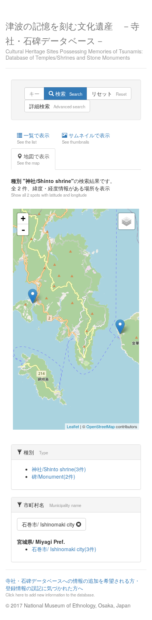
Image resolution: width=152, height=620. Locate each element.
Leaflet (73, 426)
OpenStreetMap (100, 426)
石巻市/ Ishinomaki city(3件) (64, 549)
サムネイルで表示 (86, 138)
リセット (109, 93)
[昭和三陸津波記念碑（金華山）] (120, 326)
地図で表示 (33, 159)
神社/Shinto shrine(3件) (59, 469)
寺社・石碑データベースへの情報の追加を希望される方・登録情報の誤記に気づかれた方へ (73, 587)
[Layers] (126, 221)
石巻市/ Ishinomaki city (49, 524)
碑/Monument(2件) (53, 476)
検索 (68, 93)
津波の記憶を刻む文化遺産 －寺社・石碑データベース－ (74, 40)
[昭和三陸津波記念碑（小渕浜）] (32, 296)
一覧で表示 (33, 138)
